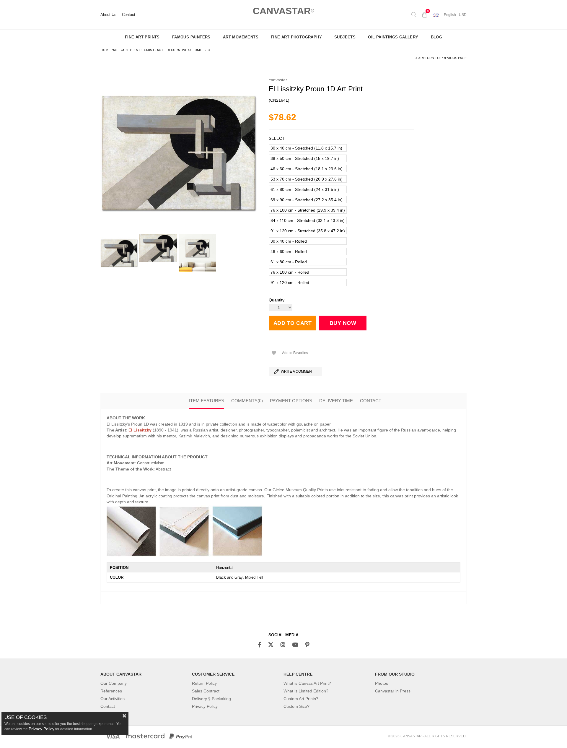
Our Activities (112, 698)
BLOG (436, 37)
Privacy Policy (205, 706)
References (111, 691)
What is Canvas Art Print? (307, 683)
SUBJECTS (345, 37)
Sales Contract (205, 691)
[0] (424, 15)
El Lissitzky (139, 430)
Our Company (113, 683)
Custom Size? (296, 706)
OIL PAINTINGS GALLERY (393, 37)
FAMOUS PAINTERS (191, 37)
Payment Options (291, 400)
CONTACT (370, 400)
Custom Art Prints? (301, 698)
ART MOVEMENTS (240, 37)
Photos (381, 683)
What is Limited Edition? (306, 691)
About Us (108, 15)
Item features (206, 400)
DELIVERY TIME (336, 400)
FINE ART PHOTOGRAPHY (296, 37)
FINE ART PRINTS (142, 37)
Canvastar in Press (392, 691)
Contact (128, 15)
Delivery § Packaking (211, 698)
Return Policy (204, 683)
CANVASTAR (283, 11)
